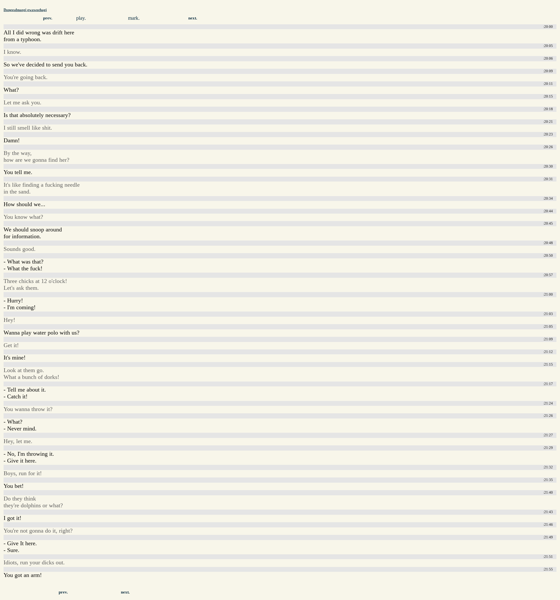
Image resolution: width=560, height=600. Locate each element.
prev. (47, 18)
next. (192, 18)
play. (81, 18)
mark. (134, 18)
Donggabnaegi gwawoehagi (25, 10)
